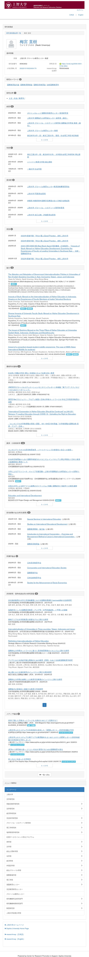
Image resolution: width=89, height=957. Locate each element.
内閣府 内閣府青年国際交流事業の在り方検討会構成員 (48, 200)
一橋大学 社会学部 (34, 169)
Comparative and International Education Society (47, 567)
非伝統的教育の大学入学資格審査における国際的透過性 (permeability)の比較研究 (40, 600)
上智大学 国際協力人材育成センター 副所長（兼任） (47, 118)
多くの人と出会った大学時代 (19, 759)
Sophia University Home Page (17, 928)
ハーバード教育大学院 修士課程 (39, 162)
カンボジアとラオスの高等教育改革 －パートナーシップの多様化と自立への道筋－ (40, 449)
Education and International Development (25, 495)
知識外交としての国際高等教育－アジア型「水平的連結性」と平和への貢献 (37, 609)
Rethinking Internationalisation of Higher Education (28, 641)
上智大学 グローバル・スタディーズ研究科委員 (45, 207)
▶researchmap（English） (15, 939)
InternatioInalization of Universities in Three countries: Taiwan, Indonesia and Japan (41, 629)
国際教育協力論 (13, 84)
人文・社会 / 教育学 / (17, 98)
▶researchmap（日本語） (15, 934)
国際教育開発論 (26, 84)
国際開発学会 (32, 572)
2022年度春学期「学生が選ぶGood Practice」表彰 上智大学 (44, 258)
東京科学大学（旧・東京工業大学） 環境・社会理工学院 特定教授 (53, 135)
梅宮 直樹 (28, 41)
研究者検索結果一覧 (13, 33)
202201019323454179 (28, 68)
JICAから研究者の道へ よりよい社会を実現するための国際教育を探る (35, 749)
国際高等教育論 (39, 84)
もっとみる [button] (44, 140)
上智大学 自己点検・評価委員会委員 (41, 214)
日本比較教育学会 (34, 577)
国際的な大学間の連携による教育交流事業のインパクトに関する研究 (35, 679)
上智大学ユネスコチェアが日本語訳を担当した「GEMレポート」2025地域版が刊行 (41, 730)
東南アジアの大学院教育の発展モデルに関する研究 (28, 619)
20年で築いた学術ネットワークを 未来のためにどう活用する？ (33, 720)
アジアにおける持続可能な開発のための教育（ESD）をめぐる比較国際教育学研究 (40, 660)
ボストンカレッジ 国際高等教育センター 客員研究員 (47, 113)
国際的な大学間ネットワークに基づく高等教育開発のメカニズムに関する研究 (38, 650)
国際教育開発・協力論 (36, 529)
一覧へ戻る (45, 774)
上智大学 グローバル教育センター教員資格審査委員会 (48, 186)
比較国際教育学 (53, 84)
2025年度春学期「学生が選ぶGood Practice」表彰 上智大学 (44, 235)
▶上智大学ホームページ (14, 925)
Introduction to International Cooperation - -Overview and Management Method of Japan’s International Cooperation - (51, 535)
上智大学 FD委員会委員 (36, 193)
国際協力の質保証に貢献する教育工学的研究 (25, 689)
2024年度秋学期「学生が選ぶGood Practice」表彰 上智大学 (44, 240)
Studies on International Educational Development (47, 524)
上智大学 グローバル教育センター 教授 (42, 130)
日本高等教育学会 (34, 562)
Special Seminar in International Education (44, 519)
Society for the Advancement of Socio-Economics (47, 582)
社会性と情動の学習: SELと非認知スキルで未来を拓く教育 (31, 373)
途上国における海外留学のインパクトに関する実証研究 (30, 672)
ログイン (80, 10)
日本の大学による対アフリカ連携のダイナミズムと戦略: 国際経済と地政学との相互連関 (42, 486)
